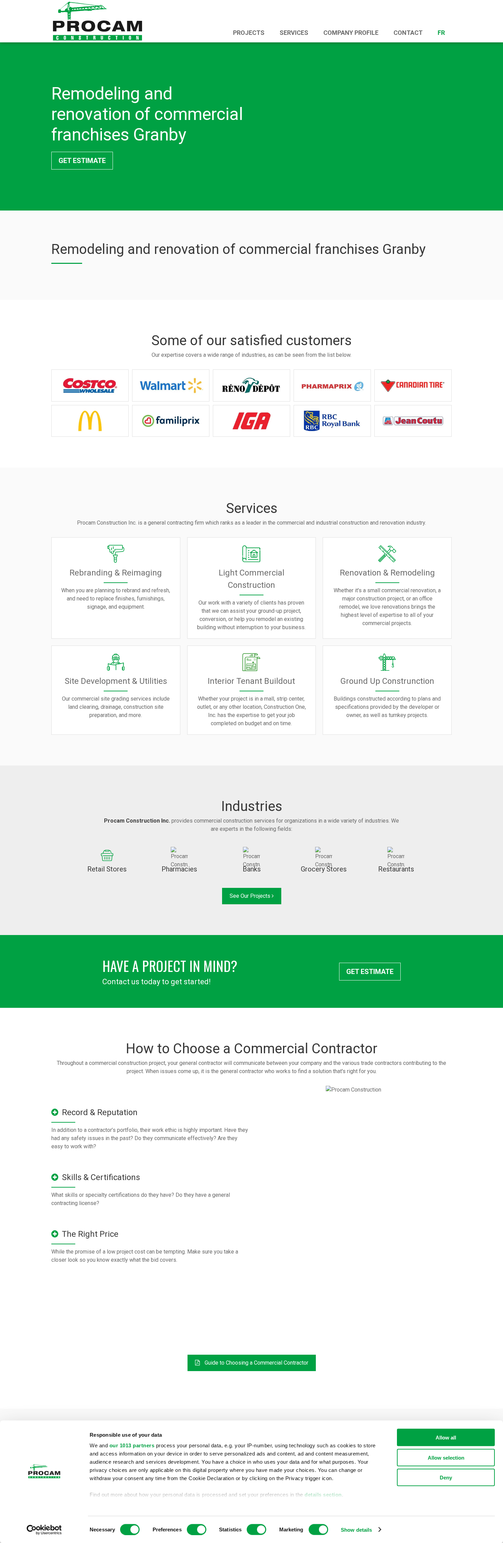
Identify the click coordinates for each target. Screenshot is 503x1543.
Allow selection (446, 1457)
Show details (356, 1529)
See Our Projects (251, 896)
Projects (249, 32)
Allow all (446, 1437)
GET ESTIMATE (82, 161)
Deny (446, 1477)
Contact (408, 32)
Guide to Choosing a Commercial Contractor (255, 1362)
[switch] (196, 1529)
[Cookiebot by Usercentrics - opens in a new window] (44, 1530)
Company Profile (350, 32)
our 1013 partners (132, 1445)
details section (323, 1495)
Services (294, 32)
